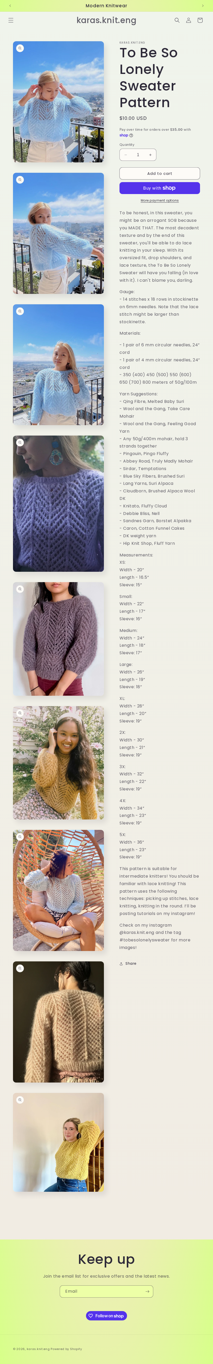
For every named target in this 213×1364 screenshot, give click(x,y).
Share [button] (131, 963)
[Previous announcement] (10, 5)
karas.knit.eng (38, 1349)
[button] (11, 20)
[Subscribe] (147, 1291)
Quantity (126, 144)
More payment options (160, 200)
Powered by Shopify (66, 1349)
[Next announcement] (203, 5)
